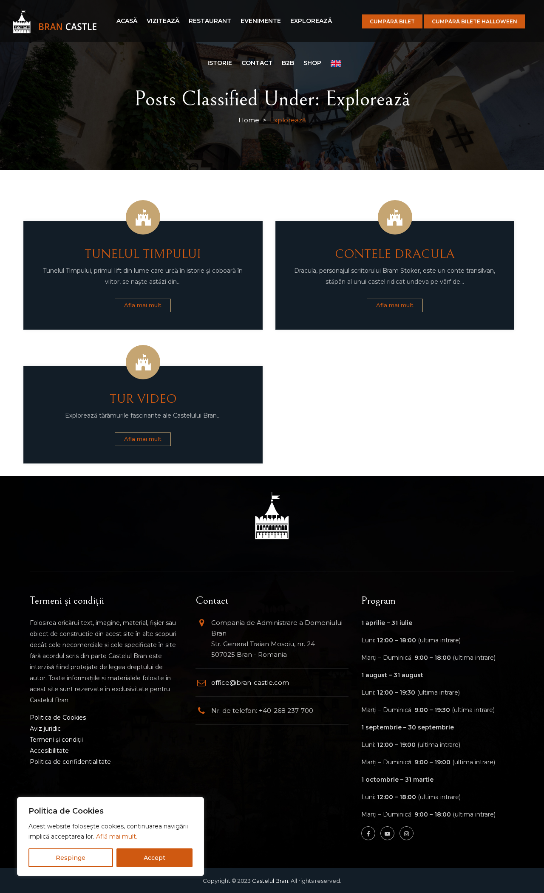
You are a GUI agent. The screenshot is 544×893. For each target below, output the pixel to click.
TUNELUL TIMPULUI (143, 254)
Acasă (126, 21)
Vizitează (163, 21)
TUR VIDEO (143, 399)
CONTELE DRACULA (395, 254)
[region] (110, 836)
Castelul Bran (270, 880)
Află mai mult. (116, 836)
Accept (154, 858)
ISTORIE (219, 63)
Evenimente (261, 21)
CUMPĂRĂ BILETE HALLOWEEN (474, 21)
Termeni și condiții (56, 739)
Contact (256, 63)
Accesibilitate (49, 751)
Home (248, 120)
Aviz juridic (45, 728)
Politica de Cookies (58, 717)
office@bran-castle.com (250, 682)
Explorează (311, 21)
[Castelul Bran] (54, 21)
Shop (312, 63)
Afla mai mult (143, 305)
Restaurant (210, 21)
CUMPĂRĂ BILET (392, 21)
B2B (288, 63)
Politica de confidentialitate (70, 762)
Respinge (70, 858)
